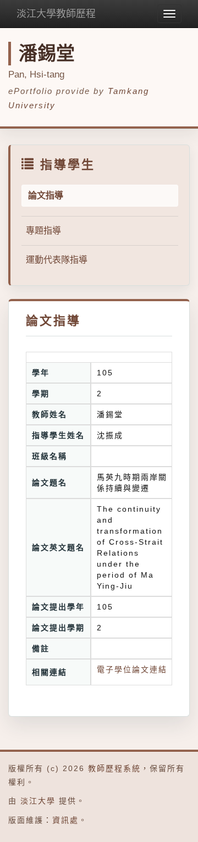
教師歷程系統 (114, 768)
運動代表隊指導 (56, 259)
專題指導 (43, 230)
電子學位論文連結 (132, 669)
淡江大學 (38, 800)
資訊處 (65, 820)
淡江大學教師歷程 (56, 13)
